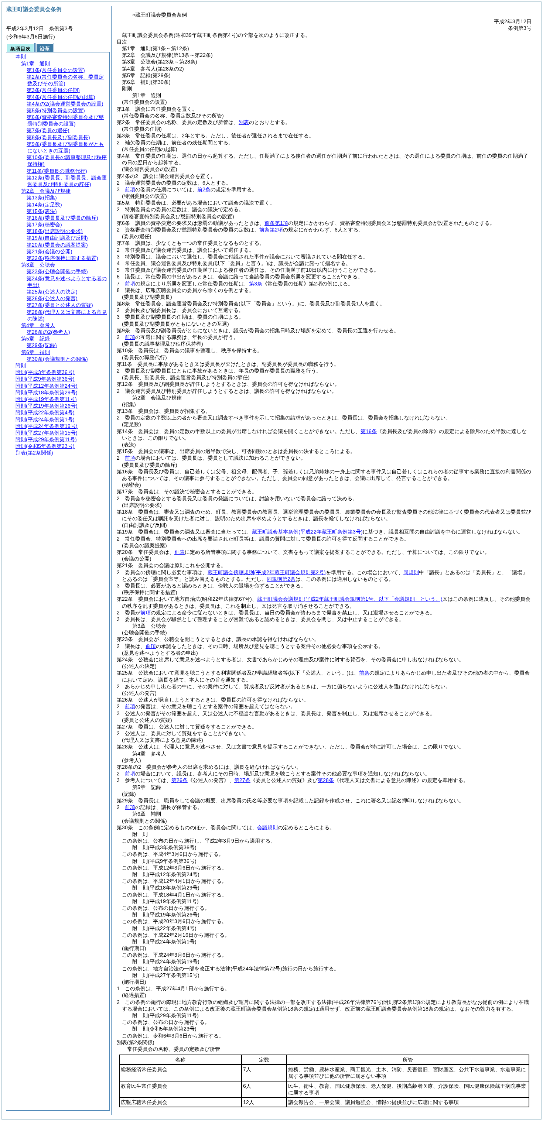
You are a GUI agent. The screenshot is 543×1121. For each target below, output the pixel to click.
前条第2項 (271, 230)
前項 (130, 189)
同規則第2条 (281, 579)
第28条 (326, 780)
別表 (244, 122)
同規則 (411, 572)
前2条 (204, 189)
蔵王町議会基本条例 (307, 532)
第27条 (242, 780)
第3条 (255, 284)
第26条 (179, 780)
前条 (364, 673)
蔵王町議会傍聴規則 (267, 572)
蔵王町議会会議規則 (350, 599)
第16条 (369, 431)
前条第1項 (276, 223)
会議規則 (267, 827)
